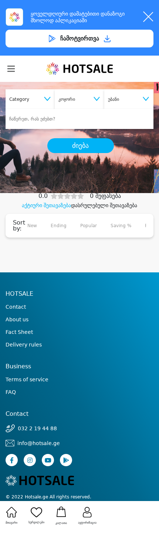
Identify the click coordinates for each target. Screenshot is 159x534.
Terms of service (27, 379)
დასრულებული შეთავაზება (104, 205)
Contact (16, 306)
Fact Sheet (19, 332)
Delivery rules (24, 345)
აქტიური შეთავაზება (46, 205)
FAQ (11, 392)
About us (17, 319)
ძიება (80, 145)
